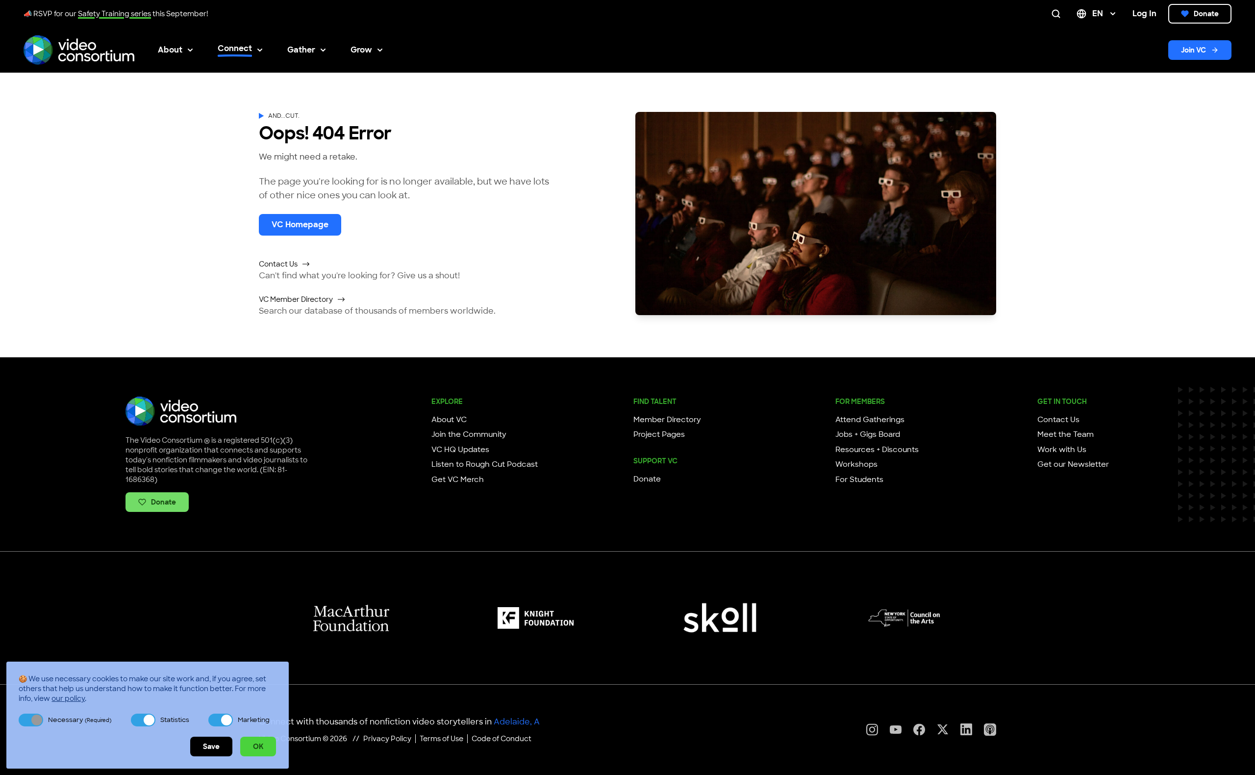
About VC (449, 420)
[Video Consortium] (79, 50)
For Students (859, 479)
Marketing (254, 720)
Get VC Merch (457, 479)
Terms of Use (441, 738)
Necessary (79, 720)
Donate (1206, 13)
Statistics (174, 720)
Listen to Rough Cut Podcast (484, 464)
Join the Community (468, 434)
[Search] (1058, 14)
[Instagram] (872, 729)
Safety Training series (114, 13)
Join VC (1193, 50)
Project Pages (659, 434)
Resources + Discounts (877, 449)
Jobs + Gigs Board (867, 434)
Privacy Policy (387, 738)
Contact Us (278, 264)
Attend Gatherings (869, 420)
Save (211, 746)
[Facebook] (919, 729)
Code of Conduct (501, 738)
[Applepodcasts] (990, 729)
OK (258, 746)
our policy (68, 698)
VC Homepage (300, 224)
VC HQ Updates (460, 449)
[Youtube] (896, 729)
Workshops (856, 464)
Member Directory (667, 420)
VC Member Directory (296, 299)
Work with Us (1061, 449)
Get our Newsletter (1073, 464)
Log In (1144, 13)
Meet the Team (1065, 434)
